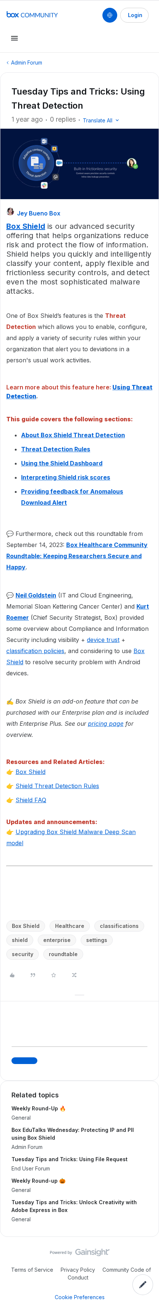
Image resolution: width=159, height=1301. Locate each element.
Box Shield (30, 771)
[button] (134, 15)
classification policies (35, 651)
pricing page (106, 723)
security (22, 954)
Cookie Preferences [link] (80, 1297)
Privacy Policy (78, 1270)
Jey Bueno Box (38, 213)
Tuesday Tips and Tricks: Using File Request (69, 1159)
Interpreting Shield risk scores (65, 477)
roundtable (63, 954)
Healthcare (69, 926)
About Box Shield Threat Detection (73, 435)
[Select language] (109, 15)
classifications (119, 926)
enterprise (57, 940)
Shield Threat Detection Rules (57, 786)
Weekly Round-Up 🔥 (38, 1108)
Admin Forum (26, 62)
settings (96, 940)
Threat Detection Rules (55, 449)
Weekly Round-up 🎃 (38, 1181)
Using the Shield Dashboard (61, 463)
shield (20, 940)
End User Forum (30, 1168)
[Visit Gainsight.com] (79, 1254)
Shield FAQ (31, 800)
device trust (103, 639)
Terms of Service (32, 1270)
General (21, 1117)
